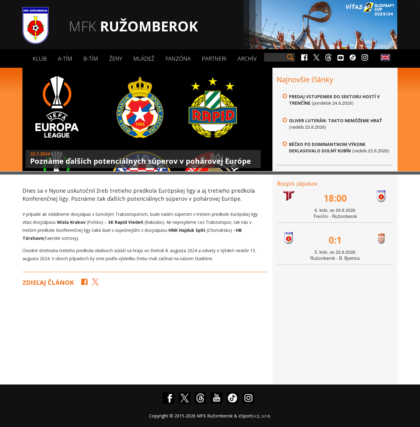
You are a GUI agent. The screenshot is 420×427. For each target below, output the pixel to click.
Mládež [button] (143, 58)
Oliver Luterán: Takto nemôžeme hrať (335, 120)
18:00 (335, 198)
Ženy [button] (115, 58)
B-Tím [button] (90, 58)
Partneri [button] (214, 58)
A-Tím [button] (65, 58)
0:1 (335, 240)
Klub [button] (40, 58)
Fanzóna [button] (178, 58)
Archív (247, 58)
